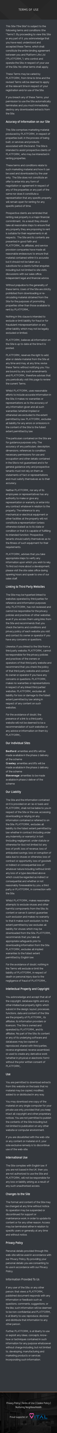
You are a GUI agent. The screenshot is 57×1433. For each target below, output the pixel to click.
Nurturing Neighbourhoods (28, 1407)
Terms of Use (28, 1403)
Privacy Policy (13, 1403)
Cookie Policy (43, 1403)
